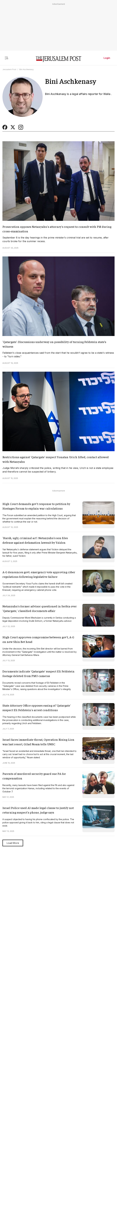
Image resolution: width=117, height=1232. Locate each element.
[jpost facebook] (4, 128)
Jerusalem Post (9, 69)
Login (107, 57)
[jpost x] (12, 128)
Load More (13, 843)
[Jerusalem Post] (58, 59)
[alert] (27, 1196)
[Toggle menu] (6, 58)
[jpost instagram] (20, 128)
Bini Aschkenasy (26, 69)
